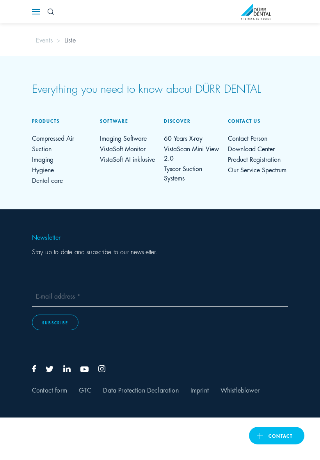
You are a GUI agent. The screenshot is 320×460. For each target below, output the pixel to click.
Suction (42, 148)
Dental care (47, 180)
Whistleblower (240, 390)
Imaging (42, 159)
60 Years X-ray (183, 138)
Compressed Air (53, 138)
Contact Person (247, 138)
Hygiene (43, 169)
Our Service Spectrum (257, 169)
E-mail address (56, 296)
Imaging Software (123, 138)
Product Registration (254, 159)
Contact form (49, 390)
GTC (85, 390)
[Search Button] (51, 12)
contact (280, 435)
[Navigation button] (36, 11)
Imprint (199, 390)
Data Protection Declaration (140, 390)
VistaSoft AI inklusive (127, 159)
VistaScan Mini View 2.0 (191, 153)
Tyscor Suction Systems (183, 172)
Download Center (251, 148)
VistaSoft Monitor (123, 148)
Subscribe (55, 322)
